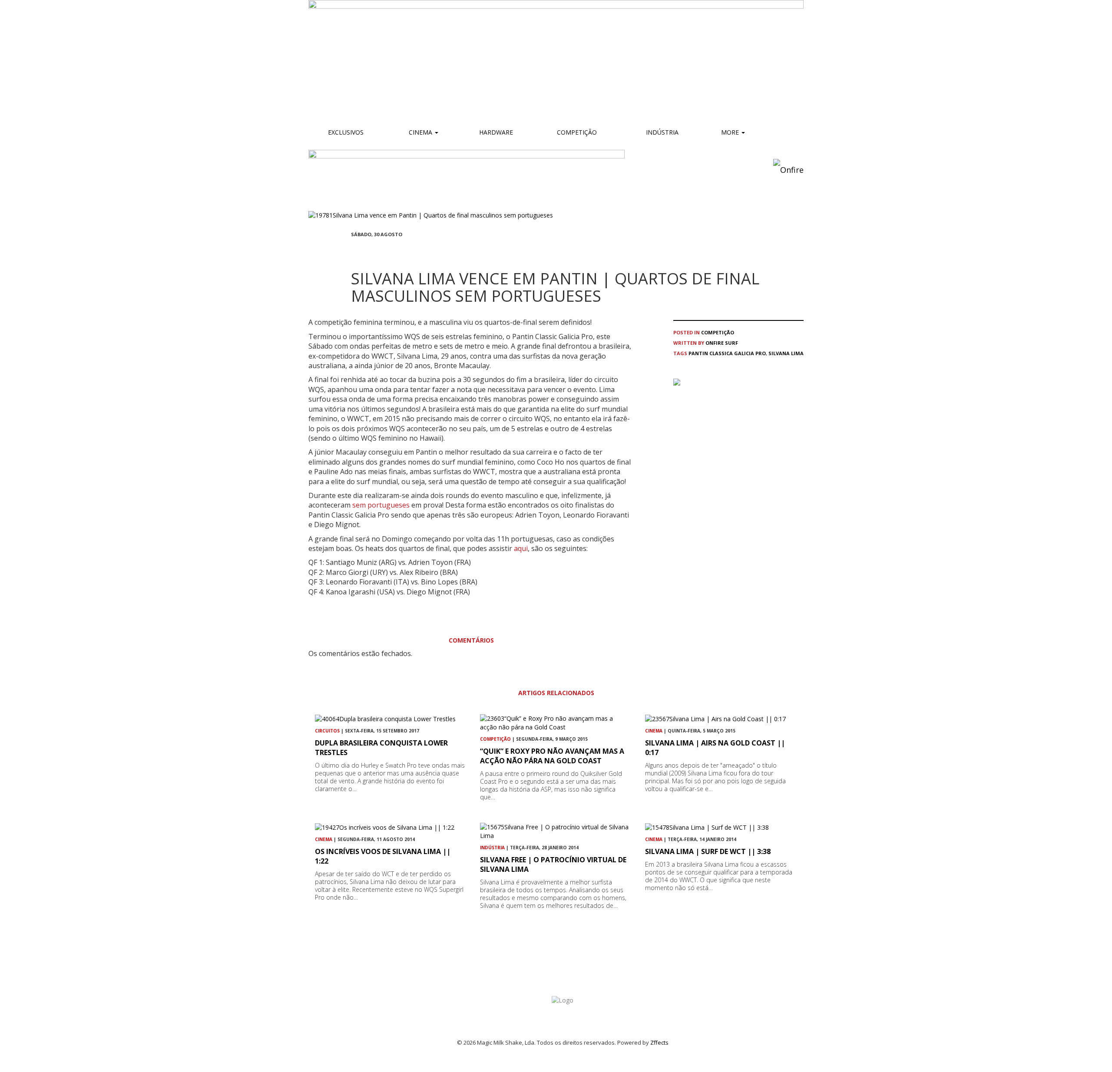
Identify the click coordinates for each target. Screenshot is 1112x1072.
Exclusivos (346, 132)
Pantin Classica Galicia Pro (727, 353)
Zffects (659, 1042)
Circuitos (327, 731)
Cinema (420, 132)
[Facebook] (354, 250)
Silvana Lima (786, 353)
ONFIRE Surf (721, 343)
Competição (576, 132)
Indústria (661, 132)
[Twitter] (374, 250)
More (731, 132)
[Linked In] (395, 250)
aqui (521, 548)
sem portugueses (381, 505)
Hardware (496, 132)
